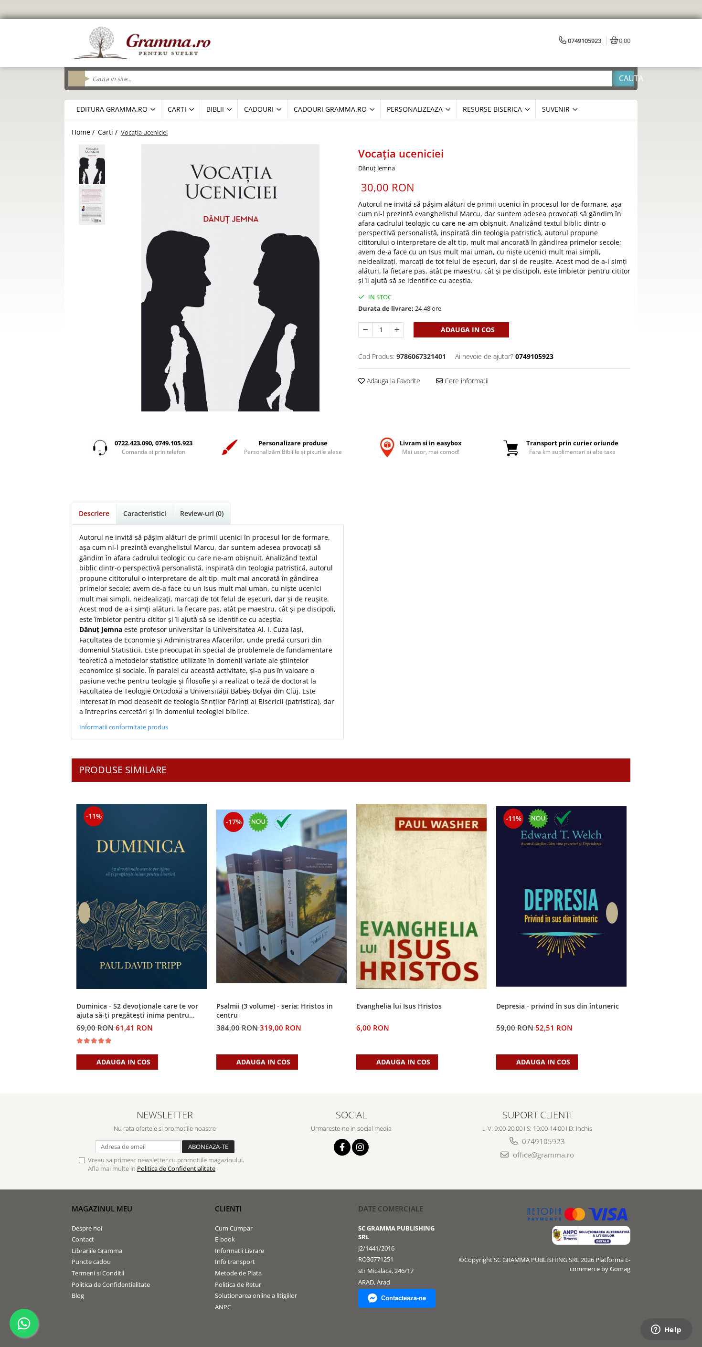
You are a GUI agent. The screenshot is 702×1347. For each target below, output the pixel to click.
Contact (83, 1239)
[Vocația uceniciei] (230, 277)
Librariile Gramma (97, 1250)
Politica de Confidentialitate (176, 1168)
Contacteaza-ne (403, 1298)
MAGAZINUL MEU (102, 1208)
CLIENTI (228, 1208)
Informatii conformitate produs (123, 727)
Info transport (235, 1261)
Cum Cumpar (234, 1228)
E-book (225, 1239)
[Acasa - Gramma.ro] (143, 43)
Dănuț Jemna (376, 168)
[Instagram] (360, 1147)
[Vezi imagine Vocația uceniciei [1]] (92, 205)
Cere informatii (466, 380)
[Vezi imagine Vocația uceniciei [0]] (92, 164)
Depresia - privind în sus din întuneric (557, 1005)
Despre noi (87, 1228)
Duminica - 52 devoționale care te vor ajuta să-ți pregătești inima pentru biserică (137, 1011)
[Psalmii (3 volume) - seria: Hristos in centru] (281, 897)
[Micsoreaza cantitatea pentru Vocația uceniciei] (365, 329)
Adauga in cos (467, 329)
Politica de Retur (238, 1284)
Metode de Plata (238, 1273)
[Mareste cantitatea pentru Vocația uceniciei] (397, 329)
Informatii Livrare (239, 1250)
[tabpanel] (230, 277)
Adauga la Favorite (392, 380)
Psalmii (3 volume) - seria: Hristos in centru (274, 1010)
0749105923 (542, 1141)
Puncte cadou (91, 1261)
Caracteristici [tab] (144, 513)
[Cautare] (623, 78)
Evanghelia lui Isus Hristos (399, 1005)
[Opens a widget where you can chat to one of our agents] (666, 1330)
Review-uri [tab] (201, 513)
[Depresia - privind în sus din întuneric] (561, 896)
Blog (78, 1295)
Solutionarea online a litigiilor (256, 1295)
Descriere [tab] (94, 513)
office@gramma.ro (542, 1154)
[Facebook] (342, 1147)
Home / (84, 132)
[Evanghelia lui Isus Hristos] (421, 896)
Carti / (108, 132)
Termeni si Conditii (98, 1273)
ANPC (223, 1307)
